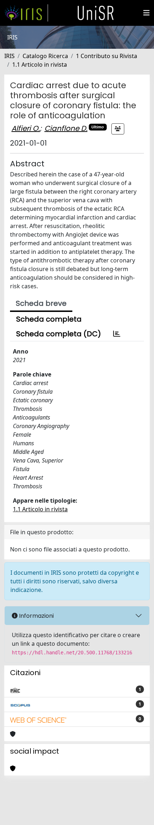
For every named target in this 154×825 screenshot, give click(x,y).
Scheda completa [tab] (49, 319)
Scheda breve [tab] (41, 303)
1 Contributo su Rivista (106, 56)
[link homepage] (26, 13)
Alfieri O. (25, 128)
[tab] (116, 333)
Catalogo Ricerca (45, 56)
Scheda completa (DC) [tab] (58, 334)
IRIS (9, 56)
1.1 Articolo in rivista (39, 64)
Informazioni (36, 616)
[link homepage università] (95, 13)
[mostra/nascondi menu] (146, 12)
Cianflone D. (65, 128)
